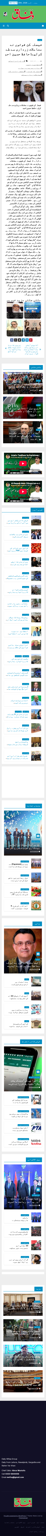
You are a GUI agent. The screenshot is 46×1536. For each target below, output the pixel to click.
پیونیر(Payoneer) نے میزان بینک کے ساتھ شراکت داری (18, 866)
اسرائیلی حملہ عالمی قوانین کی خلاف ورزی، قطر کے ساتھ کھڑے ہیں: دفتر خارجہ (18, 648)
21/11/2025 (34, 851)
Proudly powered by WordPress (15, 1516)
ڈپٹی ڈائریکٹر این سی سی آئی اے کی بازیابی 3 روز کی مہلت (17, 522)
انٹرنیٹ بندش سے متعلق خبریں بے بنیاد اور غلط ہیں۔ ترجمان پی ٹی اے (19, 1131)
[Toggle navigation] (4, 26)
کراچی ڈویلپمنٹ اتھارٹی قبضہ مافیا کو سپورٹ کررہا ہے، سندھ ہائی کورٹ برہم (18, 1027)
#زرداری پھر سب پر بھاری (30, 68)
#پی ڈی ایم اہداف (17, 61)
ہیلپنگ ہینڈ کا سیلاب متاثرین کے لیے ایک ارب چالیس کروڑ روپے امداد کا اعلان (17, 620)
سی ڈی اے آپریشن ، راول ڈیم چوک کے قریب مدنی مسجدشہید (17, 730)
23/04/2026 (33, 1087)
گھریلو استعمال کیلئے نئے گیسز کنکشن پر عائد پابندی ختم (17, 675)
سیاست (39, 40)
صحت (43, 1527)
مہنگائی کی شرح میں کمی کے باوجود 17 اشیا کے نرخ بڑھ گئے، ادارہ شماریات (18, 895)
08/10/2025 (33, 1205)
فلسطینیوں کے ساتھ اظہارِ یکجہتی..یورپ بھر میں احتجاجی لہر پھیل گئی (18, 1235)
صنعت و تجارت (35, 841)
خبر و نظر (25, 656)
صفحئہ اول (40, 1522)
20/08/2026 (33, 1388)
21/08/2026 (33, 1312)
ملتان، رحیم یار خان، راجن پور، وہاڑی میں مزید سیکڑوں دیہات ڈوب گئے (17, 607)
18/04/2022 (33, 969)
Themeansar (23, 1518)
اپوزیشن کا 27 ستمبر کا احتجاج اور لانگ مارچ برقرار (24, 1308)
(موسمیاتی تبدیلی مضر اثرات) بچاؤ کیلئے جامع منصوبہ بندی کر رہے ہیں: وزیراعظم (17, 690)
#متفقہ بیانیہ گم (17, 71)
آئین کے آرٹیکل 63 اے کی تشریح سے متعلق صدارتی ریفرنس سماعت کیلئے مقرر (18, 999)
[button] (8, 26)
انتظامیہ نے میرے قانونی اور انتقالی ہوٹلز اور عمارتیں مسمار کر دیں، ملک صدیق (17, 634)
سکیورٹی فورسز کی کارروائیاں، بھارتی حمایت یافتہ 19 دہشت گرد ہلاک (18, 662)
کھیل (22, 1527)
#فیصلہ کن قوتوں (34, 71)
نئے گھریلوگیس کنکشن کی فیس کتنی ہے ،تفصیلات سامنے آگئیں (17, 578)
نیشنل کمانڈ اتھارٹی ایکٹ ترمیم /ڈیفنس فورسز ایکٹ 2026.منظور (23, 1384)
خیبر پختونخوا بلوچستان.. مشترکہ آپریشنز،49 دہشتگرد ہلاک (23, 1333)
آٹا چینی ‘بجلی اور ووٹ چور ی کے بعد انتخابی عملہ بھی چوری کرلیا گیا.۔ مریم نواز (30, 349)
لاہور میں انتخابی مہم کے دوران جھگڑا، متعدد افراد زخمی (23, 411)
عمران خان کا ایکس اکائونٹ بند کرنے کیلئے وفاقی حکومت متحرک (19, 565)
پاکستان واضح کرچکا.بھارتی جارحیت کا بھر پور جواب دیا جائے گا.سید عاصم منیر (17, 745)
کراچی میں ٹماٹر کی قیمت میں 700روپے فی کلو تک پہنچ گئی (18, 550)
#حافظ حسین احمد (34, 65)
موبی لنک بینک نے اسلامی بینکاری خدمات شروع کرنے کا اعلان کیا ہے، (23, 848)
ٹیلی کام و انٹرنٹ (34, 1077)
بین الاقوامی (35, 1195)
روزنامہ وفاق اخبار (36, 1531)
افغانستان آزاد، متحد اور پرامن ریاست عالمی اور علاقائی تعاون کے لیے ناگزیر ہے (24, 1203)
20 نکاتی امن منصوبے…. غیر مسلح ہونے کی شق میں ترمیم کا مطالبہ (18, 1249)
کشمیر (16, 1527)
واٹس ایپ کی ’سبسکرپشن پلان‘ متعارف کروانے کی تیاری (25, 1084)
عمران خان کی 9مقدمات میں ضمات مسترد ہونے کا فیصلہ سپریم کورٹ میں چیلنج (17, 717)
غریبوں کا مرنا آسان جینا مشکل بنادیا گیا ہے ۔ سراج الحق (14, 348)
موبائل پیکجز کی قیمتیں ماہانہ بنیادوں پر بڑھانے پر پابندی (19, 1103)
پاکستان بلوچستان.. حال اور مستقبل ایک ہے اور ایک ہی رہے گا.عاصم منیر (23, 1359)
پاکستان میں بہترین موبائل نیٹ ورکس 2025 (18, 1116)
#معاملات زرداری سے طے (31, 75)
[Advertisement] (25, 782)
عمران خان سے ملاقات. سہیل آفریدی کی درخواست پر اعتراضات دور (18, 537)
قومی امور (25, 517)
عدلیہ (37, 959)
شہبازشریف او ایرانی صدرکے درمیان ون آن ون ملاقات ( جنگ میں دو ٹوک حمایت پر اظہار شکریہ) (17, 759)
